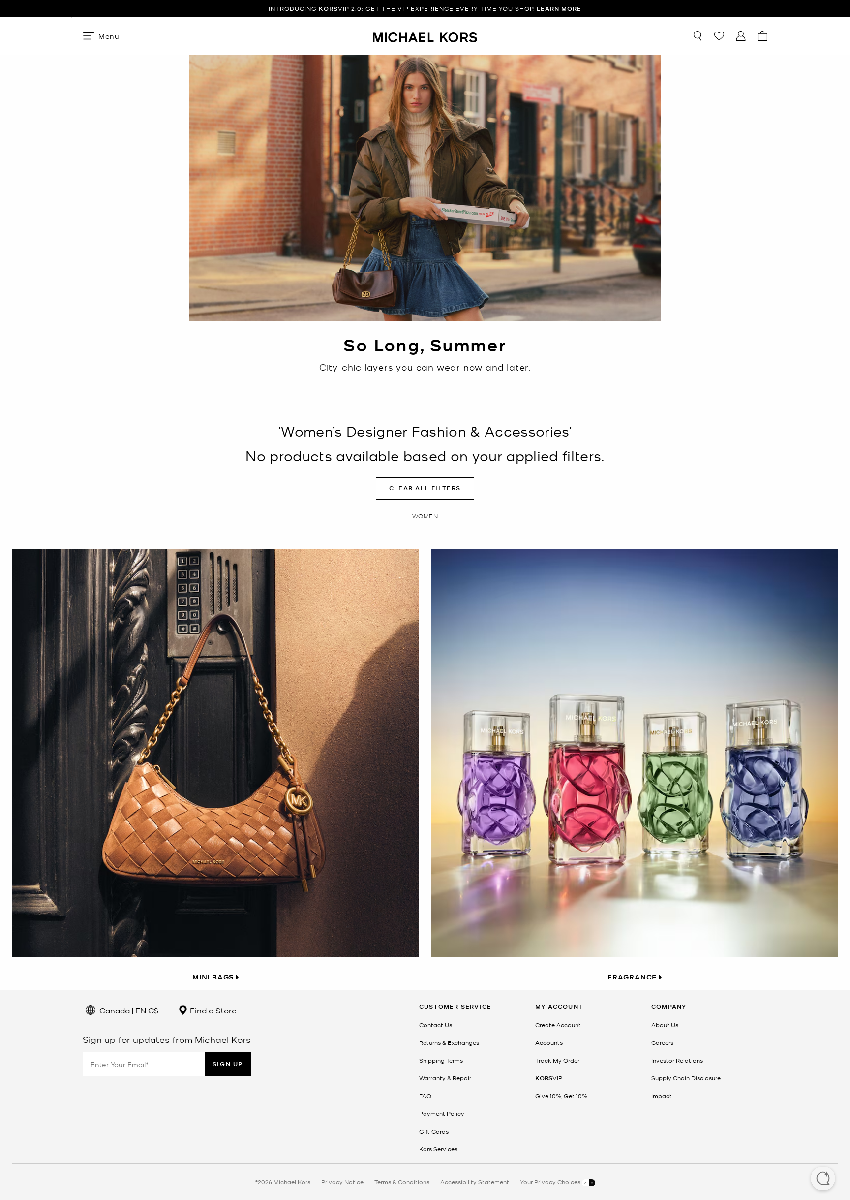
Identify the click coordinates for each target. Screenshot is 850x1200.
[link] (548, 1078)
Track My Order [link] (557, 1060)
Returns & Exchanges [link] (449, 1042)
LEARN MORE (559, 8)
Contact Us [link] (435, 1025)
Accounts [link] (549, 1042)
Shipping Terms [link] (441, 1060)
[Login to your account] (741, 36)
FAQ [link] (425, 1096)
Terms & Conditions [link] (401, 1182)
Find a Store (212, 1010)
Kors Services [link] (438, 1149)
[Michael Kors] (425, 36)
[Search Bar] (697, 36)
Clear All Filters (425, 488)
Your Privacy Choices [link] (551, 1182)
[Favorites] (719, 36)
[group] (425, 8)
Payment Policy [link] (441, 1113)
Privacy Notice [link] (342, 1182)
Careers (662, 1042)
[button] (823, 1179)
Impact (661, 1096)
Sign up (227, 1064)
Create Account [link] (558, 1025)
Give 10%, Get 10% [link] (561, 1096)
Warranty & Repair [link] (445, 1078)
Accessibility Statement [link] (474, 1182)
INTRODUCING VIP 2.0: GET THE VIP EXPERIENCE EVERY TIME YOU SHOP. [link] (425, 8)
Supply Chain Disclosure (686, 1078)
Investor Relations (677, 1060)
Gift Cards (434, 1131)
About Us (664, 1025)
